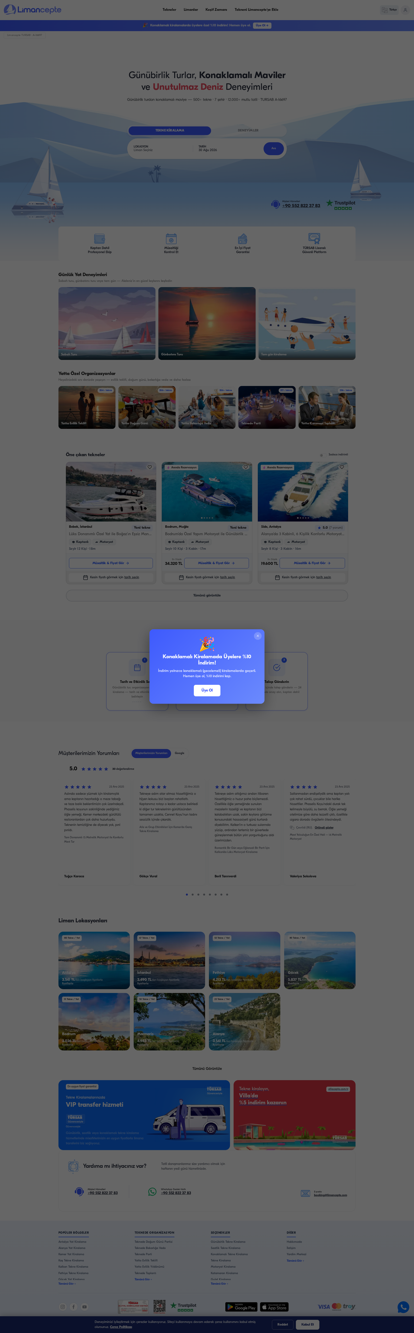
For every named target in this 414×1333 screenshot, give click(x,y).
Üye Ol (207, 690)
